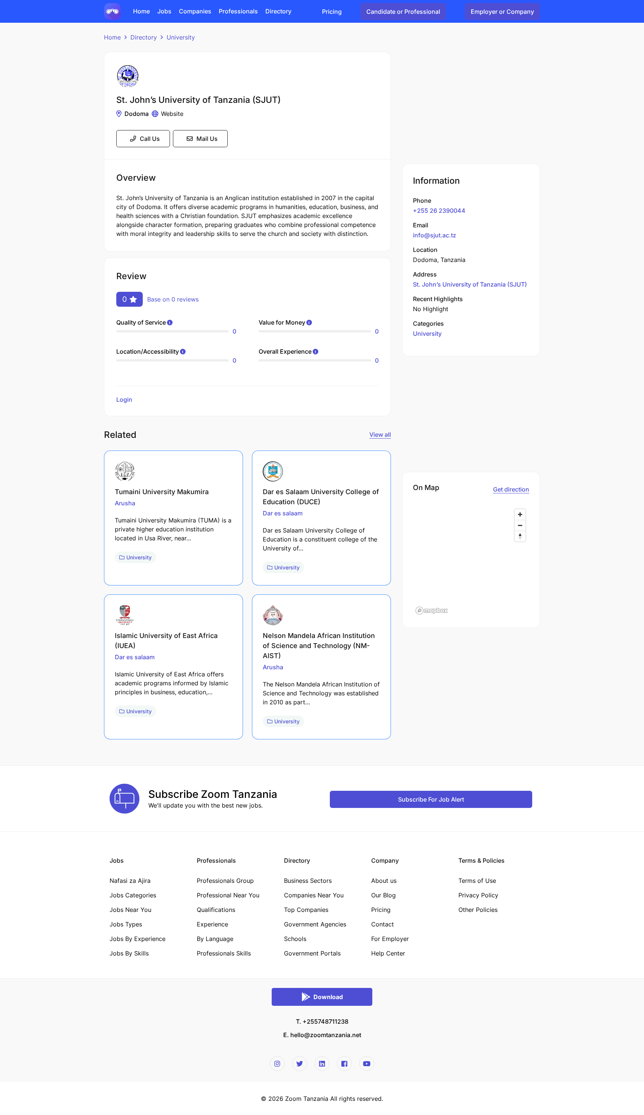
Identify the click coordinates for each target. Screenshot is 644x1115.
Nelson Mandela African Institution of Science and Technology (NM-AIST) (319, 646)
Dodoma (136, 113)
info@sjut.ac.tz (434, 235)
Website (172, 113)
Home (112, 37)
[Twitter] (299, 1063)
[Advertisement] (471, 104)
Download (328, 997)
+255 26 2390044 (439, 210)
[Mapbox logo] (431, 610)
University (181, 37)
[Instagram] (277, 1063)
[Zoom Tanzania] (112, 11)
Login (124, 399)
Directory (143, 37)
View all (380, 434)
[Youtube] (366, 1063)
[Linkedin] (322, 1063)
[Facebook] (344, 1063)
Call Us (150, 138)
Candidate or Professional (403, 11)
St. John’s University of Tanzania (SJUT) (470, 284)
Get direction (511, 489)
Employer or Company (502, 11)
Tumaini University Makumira (162, 492)
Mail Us (207, 138)
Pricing (332, 11)
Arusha (125, 503)
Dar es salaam (283, 513)
